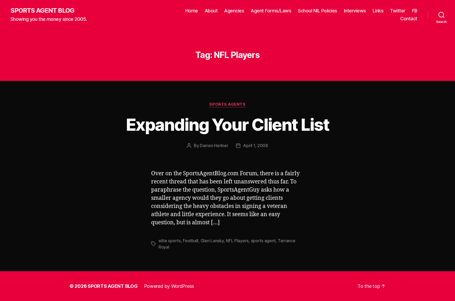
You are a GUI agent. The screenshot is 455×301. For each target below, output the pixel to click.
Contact (408, 18)
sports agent (263, 240)
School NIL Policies (317, 10)
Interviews (355, 10)
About (211, 10)
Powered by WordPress (169, 286)
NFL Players (237, 240)
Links (378, 10)
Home (191, 10)
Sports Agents (227, 104)
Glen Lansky (212, 240)
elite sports (170, 240)
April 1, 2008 (255, 145)
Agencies (234, 10)
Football (190, 240)
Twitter (397, 10)
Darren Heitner (214, 145)
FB (414, 10)
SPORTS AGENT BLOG (42, 10)
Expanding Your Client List (227, 124)
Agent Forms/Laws (271, 10)
